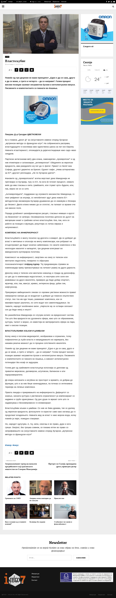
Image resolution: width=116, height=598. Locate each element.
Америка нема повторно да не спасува (40, 499)
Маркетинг (56, 1)
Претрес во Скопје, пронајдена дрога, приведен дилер (62, 465)
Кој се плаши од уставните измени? (15, 523)
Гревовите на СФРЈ (13, 498)
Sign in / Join (36, 1)
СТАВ (7, 56)
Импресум (47, 1)
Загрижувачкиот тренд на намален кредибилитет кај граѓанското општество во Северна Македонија (21, 466)
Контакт (63, 1)
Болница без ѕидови (37, 522)
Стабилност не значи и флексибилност (63, 523)
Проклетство (59, 498)
